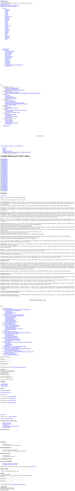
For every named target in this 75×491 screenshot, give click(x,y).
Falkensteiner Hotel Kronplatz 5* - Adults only (13, 350)
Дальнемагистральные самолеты (11, 122)
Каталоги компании (7, 422)
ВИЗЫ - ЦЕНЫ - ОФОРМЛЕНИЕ (12, 92)
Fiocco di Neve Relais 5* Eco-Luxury (12, 354)
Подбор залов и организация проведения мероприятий (16, 103)
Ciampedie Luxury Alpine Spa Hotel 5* (12, 347)
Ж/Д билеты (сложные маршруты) (12, 89)
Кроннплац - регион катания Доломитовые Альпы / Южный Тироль (16, 348)
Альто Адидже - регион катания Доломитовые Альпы (13, 314)
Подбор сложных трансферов (11, 98)
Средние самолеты (9, 120)
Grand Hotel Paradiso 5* (9, 318)
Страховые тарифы (9, 111)
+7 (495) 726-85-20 (19, 145)
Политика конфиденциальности (6, 418)
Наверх (2, 473)
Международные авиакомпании (11, 108)
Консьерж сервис (8, 117)
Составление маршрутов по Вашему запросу (14, 64)
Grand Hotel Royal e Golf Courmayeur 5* (13, 340)
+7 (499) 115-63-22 (11, 145)
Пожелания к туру (4, 363)
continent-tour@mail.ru (11, 402)
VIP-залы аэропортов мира (10, 101)
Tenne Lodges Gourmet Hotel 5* (11, 322)
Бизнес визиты (8, 65)
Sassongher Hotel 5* (9, 313)
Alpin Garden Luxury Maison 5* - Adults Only (14, 328)
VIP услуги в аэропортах (10, 100)
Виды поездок (5, 50)
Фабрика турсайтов (12, 416)
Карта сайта (2, 414)
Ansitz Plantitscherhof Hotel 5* (11, 316)
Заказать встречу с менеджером (11, 116)
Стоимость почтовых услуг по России (10, 463)
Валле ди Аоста (6, 330)
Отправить (3, 369)
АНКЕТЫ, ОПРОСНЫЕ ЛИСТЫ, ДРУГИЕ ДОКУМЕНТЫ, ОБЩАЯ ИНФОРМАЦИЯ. (23, 93)
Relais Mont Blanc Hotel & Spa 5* (11, 331)
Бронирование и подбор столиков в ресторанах (14, 102)
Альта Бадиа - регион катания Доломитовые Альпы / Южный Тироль (17, 309)
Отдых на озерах (8, 53)
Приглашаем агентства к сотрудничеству (11, 426)
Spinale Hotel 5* (8, 345)
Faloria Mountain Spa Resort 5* (11, 335)
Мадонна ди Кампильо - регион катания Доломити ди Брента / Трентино (17, 342)
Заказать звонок (3, 394)
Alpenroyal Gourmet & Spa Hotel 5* (12, 326)
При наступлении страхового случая (12, 112)
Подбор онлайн (6, 48)
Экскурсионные (8, 57)
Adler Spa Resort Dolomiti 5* (10, 329)
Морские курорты (8, 52)
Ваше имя (2, 359)
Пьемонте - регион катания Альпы (10, 353)
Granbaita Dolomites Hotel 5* (10, 327)
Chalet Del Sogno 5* (9, 344)
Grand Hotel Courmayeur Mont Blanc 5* (12, 338)
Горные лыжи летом (9, 56)
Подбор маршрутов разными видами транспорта (15, 90)
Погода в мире (8, 106)
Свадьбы (7, 59)
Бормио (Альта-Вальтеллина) (8, 323)
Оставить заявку (8, 115)
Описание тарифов (6, 427)
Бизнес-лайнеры (8, 123)
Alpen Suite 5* (8, 343)
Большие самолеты (9, 121)
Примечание (3, 480)
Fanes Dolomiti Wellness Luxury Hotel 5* (13, 310)
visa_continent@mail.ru (11, 400)
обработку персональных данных (18, 367)
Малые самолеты (8, 119)
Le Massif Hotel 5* (8, 341)
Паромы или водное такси (10, 97)
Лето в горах (7, 55)
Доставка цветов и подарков (11, 104)
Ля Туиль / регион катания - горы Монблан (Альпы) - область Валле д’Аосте (18, 351)
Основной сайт (6, 425)
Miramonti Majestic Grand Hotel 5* (11, 336)
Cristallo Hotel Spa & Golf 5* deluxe (12, 333)
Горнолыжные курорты (10, 51)
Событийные (7, 60)
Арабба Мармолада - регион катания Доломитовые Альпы (14, 346)
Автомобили (7, 95)
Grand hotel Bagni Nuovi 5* (10, 324)
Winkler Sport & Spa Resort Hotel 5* (12, 349)
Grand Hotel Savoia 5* (9, 334)
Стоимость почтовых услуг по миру (10, 464)
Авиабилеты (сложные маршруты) (12, 87)
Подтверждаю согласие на (12, 367)
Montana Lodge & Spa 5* (10, 352)
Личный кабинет (6, 125)
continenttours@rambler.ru (5, 390)
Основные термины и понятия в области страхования (16, 110)
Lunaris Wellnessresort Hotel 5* (11, 319)
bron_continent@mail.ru (12, 396)
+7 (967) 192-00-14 (4, 145)
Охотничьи (7, 62)
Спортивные (7, 61)
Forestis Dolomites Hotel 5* (10, 317)
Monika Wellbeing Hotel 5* (10, 321)
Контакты (8, 4)
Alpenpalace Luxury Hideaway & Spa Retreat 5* (14, 315)
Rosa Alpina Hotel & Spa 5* (10, 312)
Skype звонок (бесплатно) (5, 392)
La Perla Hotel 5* (8, 311)
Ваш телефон (3, 361)
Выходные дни (8, 63)
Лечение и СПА (8, 54)
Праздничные (8, 58)
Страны (4, 8)
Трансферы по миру (9, 96)
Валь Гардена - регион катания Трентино (11, 325)
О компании (2, 4)
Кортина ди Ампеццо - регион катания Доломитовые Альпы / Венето (17, 332)
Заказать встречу (32, 466)
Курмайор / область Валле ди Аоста (10, 337)
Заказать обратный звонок (10, 114)
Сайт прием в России (7, 424)
